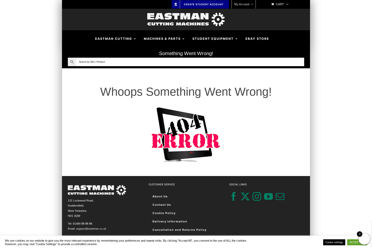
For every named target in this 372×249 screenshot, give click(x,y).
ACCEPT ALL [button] (357, 242)
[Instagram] (256, 196)
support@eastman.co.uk (91, 228)
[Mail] (280, 196)
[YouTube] (268, 196)
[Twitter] (245, 196)
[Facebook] (233, 196)
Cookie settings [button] (334, 242)
